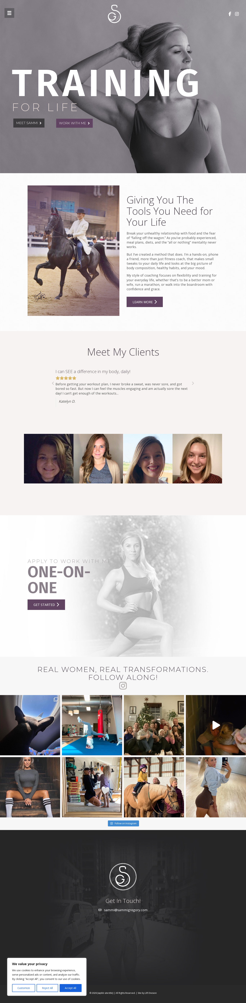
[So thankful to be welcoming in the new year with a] (154, 725)
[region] (46, 977)
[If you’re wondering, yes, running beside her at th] (154, 787)
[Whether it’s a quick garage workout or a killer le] (92, 787)
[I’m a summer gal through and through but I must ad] (216, 787)
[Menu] (9, 13)
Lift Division (151, 993)
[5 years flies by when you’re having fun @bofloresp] (30, 787)
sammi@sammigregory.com (125, 910)
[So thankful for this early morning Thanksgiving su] (216, 725)
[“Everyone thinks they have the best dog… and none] (30, 725)
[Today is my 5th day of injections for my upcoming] (92, 725)
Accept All (70, 988)
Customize (23, 988)
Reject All (47, 988)
